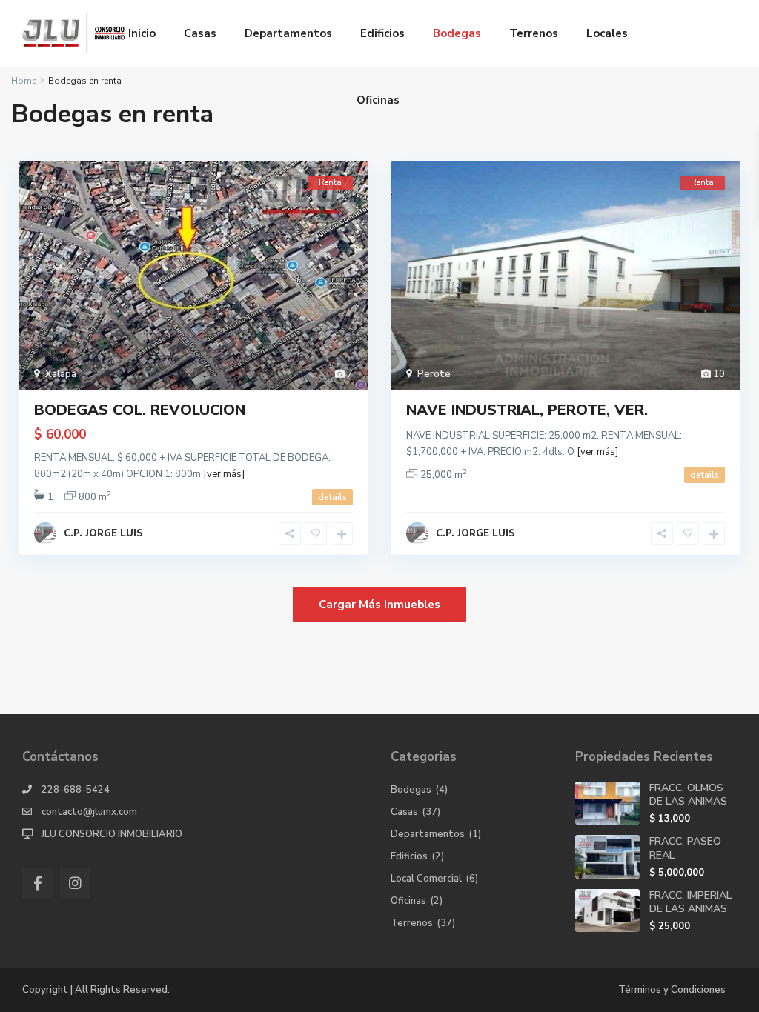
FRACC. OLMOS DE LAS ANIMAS (688, 794)
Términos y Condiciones (672, 989)
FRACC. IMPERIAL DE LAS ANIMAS (690, 902)
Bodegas (457, 33)
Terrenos (533, 33)
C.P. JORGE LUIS (103, 533)
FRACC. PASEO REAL (685, 848)
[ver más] (224, 474)
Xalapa (60, 374)
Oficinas (378, 100)
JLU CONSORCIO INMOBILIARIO (112, 834)
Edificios (382, 33)
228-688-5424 (76, 789)
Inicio (142, 33)
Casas (200, 33)
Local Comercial (426, 878)
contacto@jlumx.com (89, 812)
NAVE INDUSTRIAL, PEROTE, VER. (527, 410)
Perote (434, 374)
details (332, 497)
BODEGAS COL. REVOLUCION (139, 410)
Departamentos (288, 33)
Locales (607, 33)
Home (23, 81)
